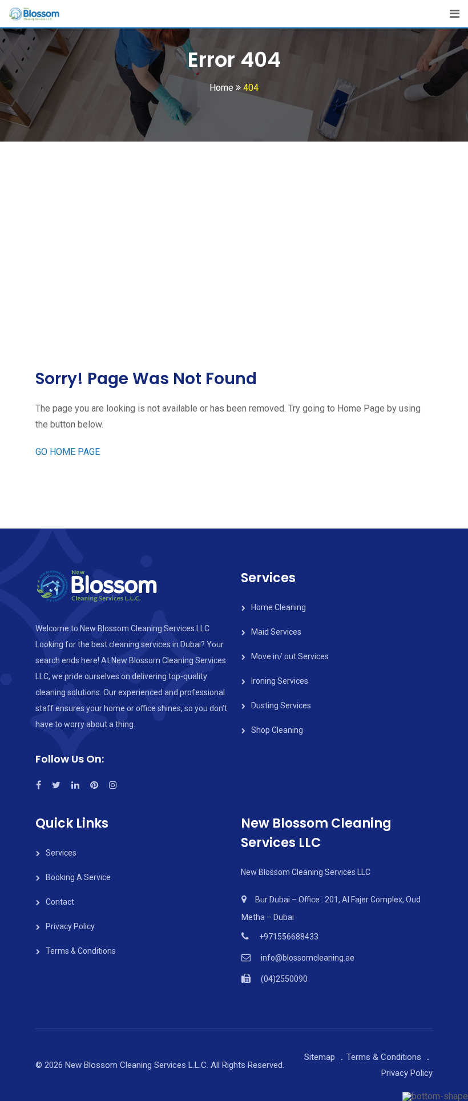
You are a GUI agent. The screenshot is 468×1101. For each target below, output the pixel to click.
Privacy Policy (70, 926)
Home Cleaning (278, 607)
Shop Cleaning (277, 730)
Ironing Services (279, 680)
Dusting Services (281, 705)
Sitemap (319, 1057)
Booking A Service (78, 877)
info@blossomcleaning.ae (307, 957)
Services (61, 852)
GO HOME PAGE (67, 451)
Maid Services (276, 631)
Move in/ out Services (290, 656)
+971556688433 (288, 936)
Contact (60, 901)
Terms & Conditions (81, 950)
